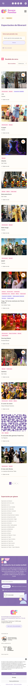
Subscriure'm (6, 586)
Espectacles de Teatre (6, 537)
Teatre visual (13, 191)
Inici (3, 18)
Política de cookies (9, 684)
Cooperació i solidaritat (19, 91)
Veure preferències (14, 681)
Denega (14, 677)
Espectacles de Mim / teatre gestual (9, 525)
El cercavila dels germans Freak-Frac (12, 435)
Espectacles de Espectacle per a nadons (10, 515)
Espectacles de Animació (6, 500)
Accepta (14, 673)
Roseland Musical (5, 340)
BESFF (3, 261)
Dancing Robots (6, 338)
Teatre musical (5, 335)
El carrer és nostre (6, 403)
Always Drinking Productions (7, 405)
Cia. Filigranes (4, 437)
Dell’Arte (3, 371)
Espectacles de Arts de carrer (7, 502)
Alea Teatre (4, 163)
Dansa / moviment (12, 333)
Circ (3, 432)
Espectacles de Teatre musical (7, 543)
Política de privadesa (18, 684)
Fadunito (3, 96)
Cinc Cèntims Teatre (5, 305)
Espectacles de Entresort (6, 513)
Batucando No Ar (6, 194)
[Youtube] (18, 3)
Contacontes (16, 291)
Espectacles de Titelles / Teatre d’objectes (10, 547)
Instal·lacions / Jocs (6, 293)
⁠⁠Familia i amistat (10, 298)
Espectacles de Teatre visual (7, 545)
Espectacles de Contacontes (7, 509)
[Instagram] (16, 3)
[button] (26, 659)
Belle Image (4, 227)
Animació (4, 291)
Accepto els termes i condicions (20, 586)
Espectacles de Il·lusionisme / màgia (9, 519)
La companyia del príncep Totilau (8, 471)
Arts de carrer (5, 91)
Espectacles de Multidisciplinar (7, 527)
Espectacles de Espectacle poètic (8, 517)
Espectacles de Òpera (6, 533)
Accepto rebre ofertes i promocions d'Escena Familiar (14, 590)
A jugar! (3, 127)
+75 (2, 94)
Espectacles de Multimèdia (7, 529)
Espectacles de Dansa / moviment (8, 511)
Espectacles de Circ (5, 505)
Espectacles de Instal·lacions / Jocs (8, 521)
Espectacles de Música (6, 531)
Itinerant (10, 91)
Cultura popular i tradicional (18, 296)
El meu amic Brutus (7, 469)
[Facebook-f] (13, 3)
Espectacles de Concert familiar (8, 506)
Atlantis (3, 161)
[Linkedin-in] (21, 3)
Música (8, 191)
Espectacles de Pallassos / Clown (8, 535)
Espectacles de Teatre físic (7, 541)
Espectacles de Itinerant (6, 523)
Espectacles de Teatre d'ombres (8, 539)
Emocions (4, 298)
